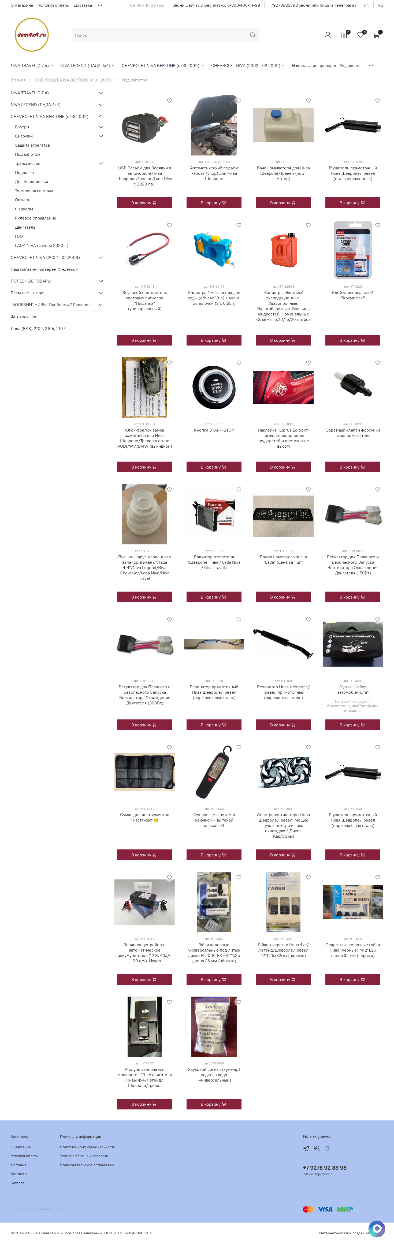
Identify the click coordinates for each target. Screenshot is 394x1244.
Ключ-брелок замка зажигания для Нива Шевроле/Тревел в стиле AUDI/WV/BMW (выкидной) (144, 438)
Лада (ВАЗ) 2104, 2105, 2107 (38, 328)
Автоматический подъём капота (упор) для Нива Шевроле (214, 173)
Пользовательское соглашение (87, 1165)
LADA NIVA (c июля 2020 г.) (41, 245)
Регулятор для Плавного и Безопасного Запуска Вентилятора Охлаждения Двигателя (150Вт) (353, 564)
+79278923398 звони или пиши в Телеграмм (312, 5)
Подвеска (24, 172)
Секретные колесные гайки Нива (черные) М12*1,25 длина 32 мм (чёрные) (353, 950)
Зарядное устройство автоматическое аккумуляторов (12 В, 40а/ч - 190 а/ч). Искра (144, 952)
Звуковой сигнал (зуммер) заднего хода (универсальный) (214, 1075)
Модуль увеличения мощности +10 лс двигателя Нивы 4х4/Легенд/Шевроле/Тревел (145, 1077)
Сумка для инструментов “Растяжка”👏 (144, 817)
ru (380, 5)
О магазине (22, 5)
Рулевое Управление (35, 218)
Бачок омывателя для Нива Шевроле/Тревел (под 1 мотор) (283, 173)
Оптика (22, 199)
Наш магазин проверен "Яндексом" (326, 65)
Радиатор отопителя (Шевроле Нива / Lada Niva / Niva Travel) (214, 562)
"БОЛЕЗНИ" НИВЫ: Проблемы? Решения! (51, 304)
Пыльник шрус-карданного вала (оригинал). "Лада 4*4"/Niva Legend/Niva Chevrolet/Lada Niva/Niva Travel (144, 567)
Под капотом (27, 154)
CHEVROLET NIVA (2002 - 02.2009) (245, 65)
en (366, 5)
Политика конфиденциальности (87, 1147)
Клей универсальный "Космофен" (353, 295)
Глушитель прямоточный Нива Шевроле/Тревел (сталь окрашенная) (353, 173)
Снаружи (24, 136)
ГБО (19, 236)
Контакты (19, 1173)
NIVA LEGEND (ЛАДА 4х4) (85, 65)
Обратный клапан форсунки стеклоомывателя (353, 432)
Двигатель (25, 227)
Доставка (83, 5)
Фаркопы (24, 208)
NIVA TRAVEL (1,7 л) (30, 65)
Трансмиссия (27, 163)
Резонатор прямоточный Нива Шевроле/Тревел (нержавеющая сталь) (214, 692)
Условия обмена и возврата (84, 1155)
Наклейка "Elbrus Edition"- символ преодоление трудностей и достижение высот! (283, 438)
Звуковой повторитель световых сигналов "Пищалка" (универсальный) (144, 300)
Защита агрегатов (32, 145)
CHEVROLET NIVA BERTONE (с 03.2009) (160, 65)
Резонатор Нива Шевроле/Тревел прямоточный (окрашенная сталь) (283, 692)
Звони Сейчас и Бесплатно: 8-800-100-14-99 (216, 5)
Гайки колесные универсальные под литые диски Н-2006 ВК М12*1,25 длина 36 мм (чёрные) (214, 952)
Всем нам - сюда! (27, 292)
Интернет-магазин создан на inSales (351, 1233)
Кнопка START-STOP (214, 430)
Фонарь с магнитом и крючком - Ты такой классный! (214, 820)
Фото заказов (24, 316)
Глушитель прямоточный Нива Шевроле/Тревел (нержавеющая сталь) (353, 820)
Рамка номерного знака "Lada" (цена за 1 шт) (283, 559)
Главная (18, 80)
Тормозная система (34, 190)
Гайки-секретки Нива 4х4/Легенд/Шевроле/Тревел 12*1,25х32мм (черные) (283, 950)
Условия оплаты (53, 5)
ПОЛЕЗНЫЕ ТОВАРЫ (31, 281)
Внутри (22, 126)
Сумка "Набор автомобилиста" (353, 689)
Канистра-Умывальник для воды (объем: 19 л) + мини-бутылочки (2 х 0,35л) (214, 298)
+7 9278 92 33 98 (325, 1167)
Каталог (17, 1182)
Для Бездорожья (31, 181)
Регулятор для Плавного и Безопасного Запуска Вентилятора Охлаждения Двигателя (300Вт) (144, 694)
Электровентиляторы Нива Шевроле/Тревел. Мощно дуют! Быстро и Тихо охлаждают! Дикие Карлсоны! (283, 825)
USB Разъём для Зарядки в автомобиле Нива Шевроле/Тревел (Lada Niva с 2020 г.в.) (144, 176)
